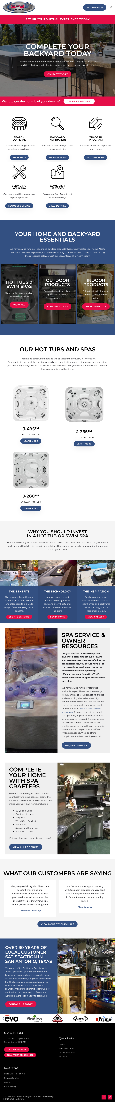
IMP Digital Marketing (14, 1099)
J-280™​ (31, 496)
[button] (71, 8)
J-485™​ (31, 428)
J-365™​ (84, 431)
